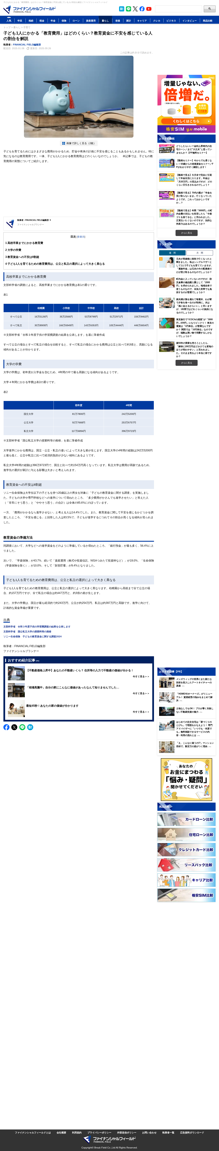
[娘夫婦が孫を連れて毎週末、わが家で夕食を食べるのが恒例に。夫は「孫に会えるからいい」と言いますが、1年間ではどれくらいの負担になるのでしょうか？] (167, 303)
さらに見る (186, 233)
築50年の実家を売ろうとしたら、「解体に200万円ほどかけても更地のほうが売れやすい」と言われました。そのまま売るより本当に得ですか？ (194, 349)
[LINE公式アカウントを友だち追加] (128, 8)
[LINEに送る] (22, 727)
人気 (9, 20)
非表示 (81, 236)
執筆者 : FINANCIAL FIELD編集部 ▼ (34, 220)
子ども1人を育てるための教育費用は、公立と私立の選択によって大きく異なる (55, 263)
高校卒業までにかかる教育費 (24, 242)
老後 (117, 20)
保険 (64, 20)
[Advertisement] (78, 190)
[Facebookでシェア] (6, 727)
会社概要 (61, 1132)
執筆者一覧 (168, 1132)
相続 (31, 20)
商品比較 (207, 20)
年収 (19, 20)
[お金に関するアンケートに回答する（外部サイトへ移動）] (186, 779)
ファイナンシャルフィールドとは (33, 1132)
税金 (42, 20)
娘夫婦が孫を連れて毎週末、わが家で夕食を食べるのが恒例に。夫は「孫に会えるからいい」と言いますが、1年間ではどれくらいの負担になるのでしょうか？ (194, 306)
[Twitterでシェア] (14, 727)
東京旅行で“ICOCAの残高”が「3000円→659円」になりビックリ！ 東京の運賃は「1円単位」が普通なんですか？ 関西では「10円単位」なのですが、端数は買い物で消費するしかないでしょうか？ (195, 327)
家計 (128, 20)
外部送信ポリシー (126, 1132)
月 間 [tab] (199, 253)
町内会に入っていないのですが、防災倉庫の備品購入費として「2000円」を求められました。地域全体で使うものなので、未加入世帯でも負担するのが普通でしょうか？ (194, 285)
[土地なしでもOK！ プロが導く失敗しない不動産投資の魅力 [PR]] (187, 715)
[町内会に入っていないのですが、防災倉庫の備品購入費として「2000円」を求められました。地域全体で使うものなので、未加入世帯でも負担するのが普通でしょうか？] (167, 282)
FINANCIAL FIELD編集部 (27, 44)
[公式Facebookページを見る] (142, 8)
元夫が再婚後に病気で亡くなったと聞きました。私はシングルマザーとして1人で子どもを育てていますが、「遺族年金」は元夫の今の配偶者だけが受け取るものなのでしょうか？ (194, 265)
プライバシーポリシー (99, 1132)
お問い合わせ (149, 1132)
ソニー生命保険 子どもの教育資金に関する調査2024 (32, 636)
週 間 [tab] (172, 253)
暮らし (105, 20)
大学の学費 (13, 249)
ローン (76, 20)
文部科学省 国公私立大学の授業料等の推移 (27, 631)
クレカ (156, 20)
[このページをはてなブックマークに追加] (121, 8)
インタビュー (189, 20)
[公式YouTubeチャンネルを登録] (148, 8)
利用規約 (77, 1132)
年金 (53, 20)
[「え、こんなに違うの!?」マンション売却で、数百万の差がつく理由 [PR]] (187, 752)
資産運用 (91, 20)
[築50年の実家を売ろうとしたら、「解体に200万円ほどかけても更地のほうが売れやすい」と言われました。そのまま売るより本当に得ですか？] (167, 346)
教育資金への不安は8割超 (22, 256)
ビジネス (171, 20)
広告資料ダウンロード (192, 1132)
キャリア (142, 20)
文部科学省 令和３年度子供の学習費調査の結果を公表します (36, 626)
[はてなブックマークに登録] (30, 727)
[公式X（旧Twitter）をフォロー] (135, 8)
